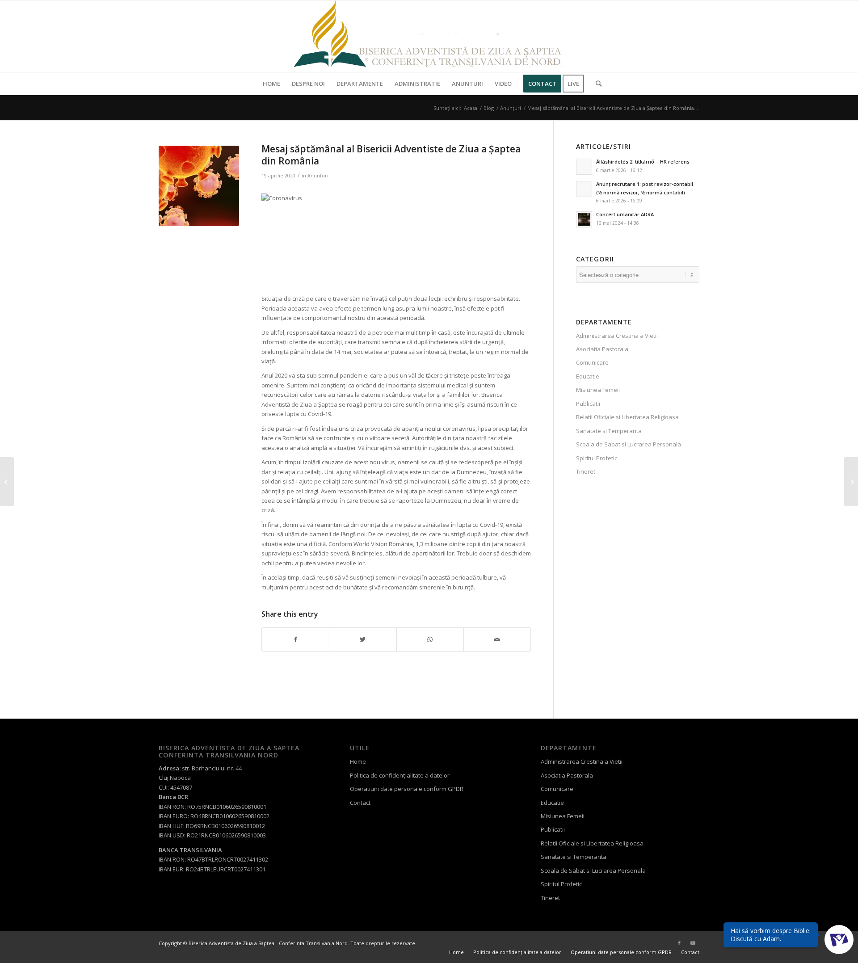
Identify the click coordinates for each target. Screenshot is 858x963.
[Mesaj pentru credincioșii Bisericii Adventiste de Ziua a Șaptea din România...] (7, 481)
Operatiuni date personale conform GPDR (406, 789)
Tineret (585, 471)
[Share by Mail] (497, 639)
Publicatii (588, 403)
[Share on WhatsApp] (430, 639)
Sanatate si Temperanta (609, 431)
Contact (360, 803)
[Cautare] (595, 83)
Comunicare (592, 362)
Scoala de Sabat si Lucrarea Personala (628, 444)
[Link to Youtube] (692, 943)
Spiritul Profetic (596, 458)
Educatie (587, 376)
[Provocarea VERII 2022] (851, 481)
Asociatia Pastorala (602, 349)
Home (358, 761)
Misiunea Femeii (598, 390)
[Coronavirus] (199, 186)
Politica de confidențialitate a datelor (400, 775)
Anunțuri (317, 175)
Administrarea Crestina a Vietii (617, 336)
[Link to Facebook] (679, 943)
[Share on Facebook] (295, 639)
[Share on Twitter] (362, 639)
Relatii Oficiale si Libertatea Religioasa (627, 417)
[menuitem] (271, 83)
